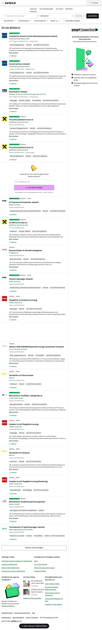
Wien (12, 355)
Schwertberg (15, 211)
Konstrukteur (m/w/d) (19, 64)
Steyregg (13, 100)
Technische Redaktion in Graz (54, 600)
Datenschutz (6, 617)
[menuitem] (11, 21)
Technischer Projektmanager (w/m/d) (27, 527)
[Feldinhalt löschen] (72, 15)
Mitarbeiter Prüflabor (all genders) (25, 395)
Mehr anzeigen (13, 53)
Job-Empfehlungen (46, 9)
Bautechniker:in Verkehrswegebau (25, 250)
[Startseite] (11, 3)
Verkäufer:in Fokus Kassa (21, 375)
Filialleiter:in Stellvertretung (23, 300)
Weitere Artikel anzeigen (32, 598)
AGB (33, 613)
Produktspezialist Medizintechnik (51, 588)
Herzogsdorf (15, 510)
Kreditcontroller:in (18, 222)
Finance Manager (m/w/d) (21, 279)
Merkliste (69, 9)
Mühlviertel (15, 27)
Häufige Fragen (7, 613)
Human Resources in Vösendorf (52, 594)
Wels (36, 561)
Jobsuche (33, 9)
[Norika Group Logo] (12, 621)
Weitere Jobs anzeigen (34, 548)
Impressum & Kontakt (22, 613)
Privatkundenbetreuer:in (21, 119)
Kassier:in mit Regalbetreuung (23, 424)
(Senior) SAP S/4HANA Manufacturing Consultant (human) (36, 347)
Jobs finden (92, 16)
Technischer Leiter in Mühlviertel (13, 571)
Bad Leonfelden (15, 259)
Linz (19, 536)
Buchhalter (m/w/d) (18, 92)
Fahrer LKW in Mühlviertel (10, 568)
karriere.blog (29, 577)
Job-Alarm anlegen (35, 188)
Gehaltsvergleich (8, 606)
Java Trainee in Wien (52, 584)
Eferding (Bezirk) (40, 571)
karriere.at (50, 580)
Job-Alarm (59, 9)
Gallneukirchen (15, 490)
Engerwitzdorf (22, 128)
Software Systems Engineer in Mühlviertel (17, 561)
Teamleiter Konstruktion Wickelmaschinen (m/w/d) (33, 36)
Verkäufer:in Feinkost (19, 453)
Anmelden (95, 3)
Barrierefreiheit (18, 617)
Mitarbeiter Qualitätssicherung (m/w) (27, 502)
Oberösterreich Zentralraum (44, 568)
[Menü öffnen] (2, 3)
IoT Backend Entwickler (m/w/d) (24, 202)
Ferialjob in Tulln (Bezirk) (53, 604)
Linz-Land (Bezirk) (40, 564)
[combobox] (19, 15)
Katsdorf (13, 128)
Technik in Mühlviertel (9, 564)
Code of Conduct (32, 617)
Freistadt (13, 231)
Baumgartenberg (16, 404)
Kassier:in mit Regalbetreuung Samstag (28, 481)
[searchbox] (34, 181)
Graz (24, 355)
